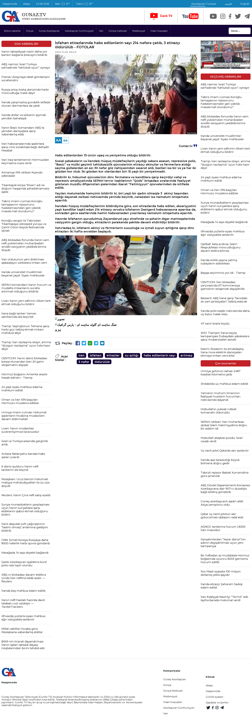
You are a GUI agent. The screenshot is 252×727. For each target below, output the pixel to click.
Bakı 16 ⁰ (62, 3)
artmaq (186, 355)
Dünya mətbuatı (118, 30)
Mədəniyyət (138, 30)
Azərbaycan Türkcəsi (203, 3)
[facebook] (230, 16)
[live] (161, 16)
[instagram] (223, 16)
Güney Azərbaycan (49, 30)
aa (65, 140)
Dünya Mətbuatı (173, 690)
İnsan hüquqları (159, 30)
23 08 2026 (42, 3)
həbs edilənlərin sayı (159, 355)
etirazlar (113, 355)
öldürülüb (102, 362)
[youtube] (190, 16)
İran (101, 30)
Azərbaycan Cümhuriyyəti (79, 30)
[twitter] (238, 16)
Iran (81, 355)
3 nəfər (83, 362)
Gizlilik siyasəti (214, 696)
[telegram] (247, 16)
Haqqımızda (213, 691)
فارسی (228, 3)
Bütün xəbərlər (12, 30)
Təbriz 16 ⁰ (84, 3)
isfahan (95, 355)
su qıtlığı (131, 355)
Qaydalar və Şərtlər (217, 702)
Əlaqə (26, 3)
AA (58, 140)
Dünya (29, 30)
